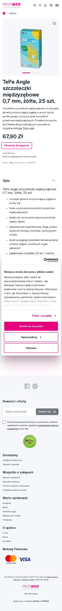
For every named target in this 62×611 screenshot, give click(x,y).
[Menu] (57, 5)
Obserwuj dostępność (16, 145)
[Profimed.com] (12, 5)
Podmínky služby (28, 579)
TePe (11, 162)
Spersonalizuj (29, 337)
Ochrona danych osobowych (16, 486)
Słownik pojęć (9, 511)
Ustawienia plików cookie (14, 490)
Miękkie (12, 13)
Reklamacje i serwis (12, 516)
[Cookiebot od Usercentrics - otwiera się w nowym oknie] (44, 260)
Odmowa (31, 348)
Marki (5, 507)
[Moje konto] (45, 5)
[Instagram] (35, 386)
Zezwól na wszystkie (31, 326)
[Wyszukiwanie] (35, 5)
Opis (6, 180)
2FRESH (45, 601)
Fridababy (7, 520)
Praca (5, 537)
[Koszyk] (51, 5)
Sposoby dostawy (11, 482)
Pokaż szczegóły (42, 315)
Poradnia (7, 503)
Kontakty (7, 541)
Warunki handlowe (11, 477)
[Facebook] (27, 386)
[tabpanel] (31, 47)
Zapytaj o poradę (11, 464)
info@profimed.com (12, 460)
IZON (36, 601)
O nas (5, 533)
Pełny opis (28, 128)
